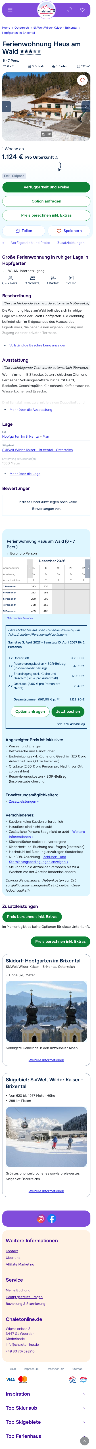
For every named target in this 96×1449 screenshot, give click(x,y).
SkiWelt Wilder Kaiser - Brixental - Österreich (37, 450)
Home (6, 28)
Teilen (27, 230)
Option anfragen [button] (46, 201)
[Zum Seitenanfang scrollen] (84, 1440)
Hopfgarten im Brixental (18, 33)
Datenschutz (55, 1369)
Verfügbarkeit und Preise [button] (46, 187)
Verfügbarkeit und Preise (30, 242)
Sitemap (77, 1369)
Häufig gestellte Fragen (24, 1297)
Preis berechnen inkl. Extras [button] (46, 215)
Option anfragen (30, 711)
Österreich (22, 28)
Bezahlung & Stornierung (25, 1303)
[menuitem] (8, 27)
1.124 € (12, 157)
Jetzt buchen (68, 711)
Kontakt (12, 1251)
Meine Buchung (18, 1290)
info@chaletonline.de (22, 1344)
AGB (13, 1369)
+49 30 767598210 (20, 1351)
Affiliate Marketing (20, 1264)
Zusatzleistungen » (24, 801)
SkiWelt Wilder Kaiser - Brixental (55, 28)
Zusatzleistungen (71, 242)
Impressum (31, 1369)
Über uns (13, 1257)
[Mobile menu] (10, 9)
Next (85, 106)
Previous (6, 106)
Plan (46, 436)
